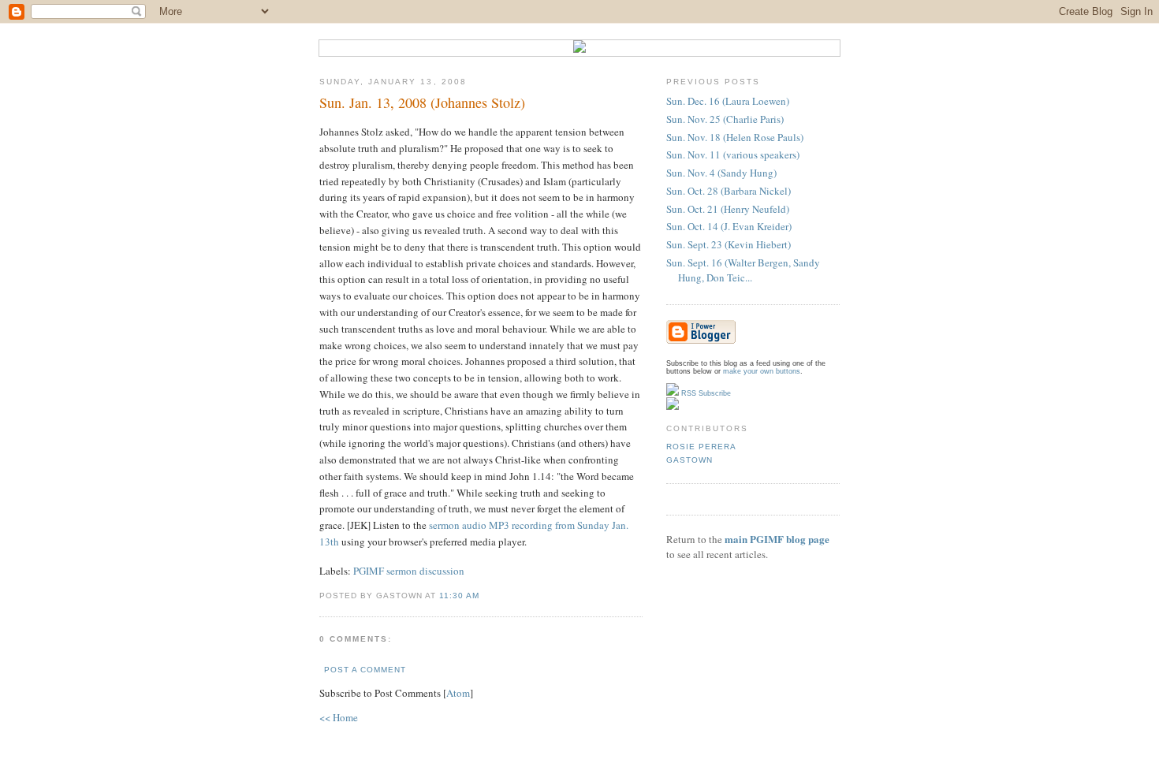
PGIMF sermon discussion (408, 571)
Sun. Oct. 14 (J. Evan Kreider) (729, 226)
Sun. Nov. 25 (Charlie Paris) (725, 119)
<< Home (338, 717)
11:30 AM (459, 595)
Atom (458, 693)
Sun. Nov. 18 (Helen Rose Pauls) (734, 137)
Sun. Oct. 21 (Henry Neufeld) (727, 209)
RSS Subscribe (705, 393)
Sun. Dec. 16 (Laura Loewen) (727, 101)
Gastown (689, 460)
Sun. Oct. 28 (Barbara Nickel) (728, 191)
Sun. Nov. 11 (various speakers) (732, 154)
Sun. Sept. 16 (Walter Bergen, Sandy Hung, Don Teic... (743, 270)
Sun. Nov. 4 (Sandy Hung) (721, 173)
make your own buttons (761, 371)
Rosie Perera (701, 446)
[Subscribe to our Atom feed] (672, 407)
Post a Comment (365, 669)
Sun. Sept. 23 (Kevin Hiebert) (728, 244)
